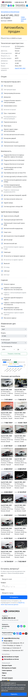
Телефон (3, 582)
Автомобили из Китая (11, 659)
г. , (13, 643)
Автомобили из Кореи (11, 657)
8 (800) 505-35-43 (19, 2)
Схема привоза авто (23, 19)
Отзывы (4, 680)
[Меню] (25, 2)
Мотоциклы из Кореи (9, 668)
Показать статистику (14, 354)
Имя (2, 576)
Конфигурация (5, 340)
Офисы (4, 673)
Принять (14, 694)
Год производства (6, 346)
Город (2, 589)
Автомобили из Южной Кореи (10, 12)
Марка (3, 326)
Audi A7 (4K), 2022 (20, 68)
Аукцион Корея (7, 665)
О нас (4, 675)
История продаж (7, 678)
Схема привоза (7, 670)
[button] (24, 38)
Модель (3, 333)
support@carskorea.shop (11, 638)
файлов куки (4, 690)
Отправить (14, 597)
